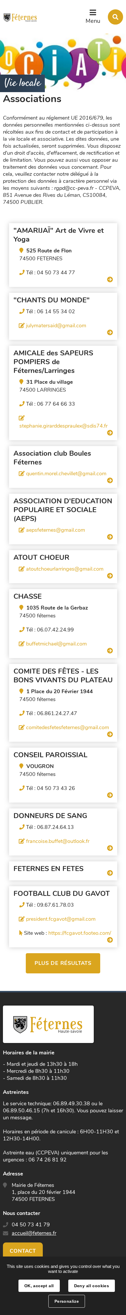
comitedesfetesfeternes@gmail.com (67, 727)
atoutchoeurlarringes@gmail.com (64, 568)
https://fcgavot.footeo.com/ (79, 933)
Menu (93, 21)
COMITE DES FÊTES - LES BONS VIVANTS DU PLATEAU (63, 675)
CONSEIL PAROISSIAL (50, 755)
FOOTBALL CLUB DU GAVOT (61, 893)
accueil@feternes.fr (34, 1233)
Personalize (67, 1301)
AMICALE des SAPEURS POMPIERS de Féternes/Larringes (53, 362)
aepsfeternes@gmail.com (55, 529)
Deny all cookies (91, 1285)
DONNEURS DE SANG (50, 815)
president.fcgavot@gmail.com (61, 918)
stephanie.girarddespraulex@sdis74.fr (63, 425)
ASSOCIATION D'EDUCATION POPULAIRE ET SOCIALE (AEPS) (62, 510)
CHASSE (27, 596)
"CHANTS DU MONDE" (51, 300)
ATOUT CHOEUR (41, 557)
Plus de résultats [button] (63, 963)
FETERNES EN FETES (48, 868)
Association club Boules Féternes (52, 458)
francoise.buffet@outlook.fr (57, 841)
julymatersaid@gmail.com (56, 325)
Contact (23, 1250)
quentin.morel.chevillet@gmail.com (66, 473)
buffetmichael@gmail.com (56, 643)
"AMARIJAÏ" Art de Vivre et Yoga (58, 235)
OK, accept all (39, 1285)
